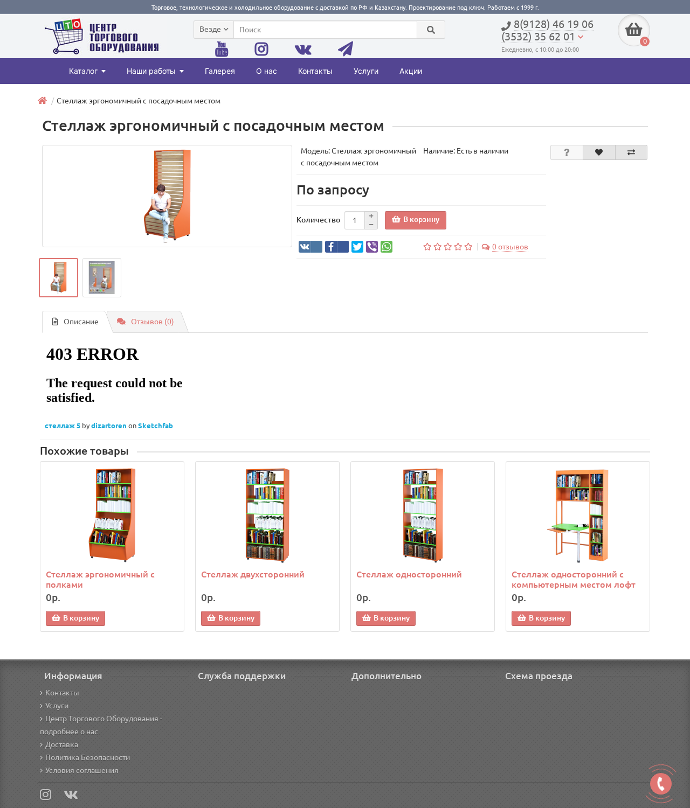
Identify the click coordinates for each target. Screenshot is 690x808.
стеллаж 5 (63, 425)
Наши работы (151, 70)
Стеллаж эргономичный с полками (100, 579)
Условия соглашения (82, 770)
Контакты (315, 70)
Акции (410, 70)
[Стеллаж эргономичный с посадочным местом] (167, 196)
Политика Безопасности (87, 757)
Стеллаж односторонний (409, 574)
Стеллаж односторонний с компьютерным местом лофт (574, 579)
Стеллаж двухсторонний (253, 574)
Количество (318, 219)
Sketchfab (155, 425)
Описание (81, 321)
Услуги (366, 70)
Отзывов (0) (152, 321)
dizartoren (109, 425)
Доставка (61, 744)
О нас (266, 70)
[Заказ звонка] (661, 784)
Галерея (220, 70)
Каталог (83, 70)
